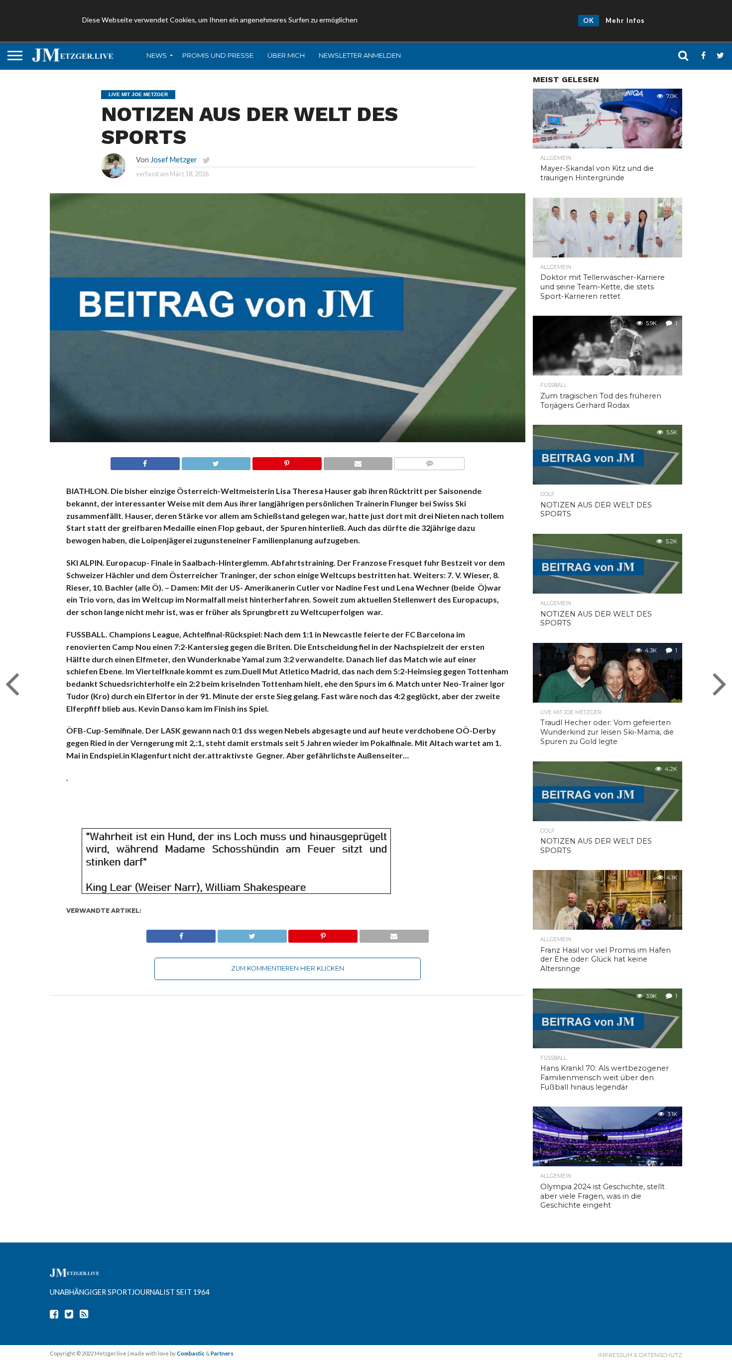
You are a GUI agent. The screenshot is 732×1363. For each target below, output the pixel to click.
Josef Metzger (173, 159)
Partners (222, 1353)
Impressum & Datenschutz (640, 1355)
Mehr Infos (625, 20)
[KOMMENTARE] (429, 461)
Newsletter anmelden (360, 55)
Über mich (286, 55)
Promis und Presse (217, 55)
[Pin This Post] (287, 461)
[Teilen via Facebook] (145, 461)
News (156, 55)
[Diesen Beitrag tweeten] (216, 461)
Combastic (191, 1353)
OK (588, 20)
